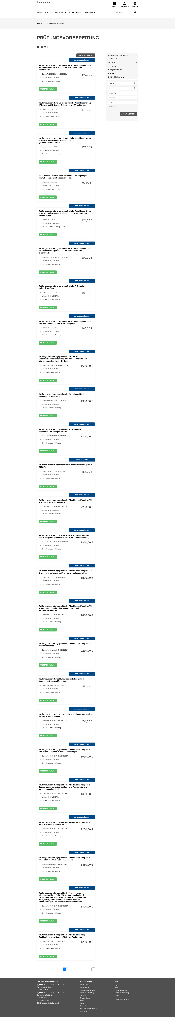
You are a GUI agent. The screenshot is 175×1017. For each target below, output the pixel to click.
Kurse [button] (48, 12)
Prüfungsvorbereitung (57, 23)
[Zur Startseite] (43, 2)
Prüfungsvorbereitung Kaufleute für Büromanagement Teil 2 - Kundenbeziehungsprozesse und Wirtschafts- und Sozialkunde (65, 67)
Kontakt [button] (89, 12)
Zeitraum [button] (112, 98)
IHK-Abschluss (112, 62)
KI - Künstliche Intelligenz (116, 77)
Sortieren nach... (85, 55)
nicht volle (112, 107)
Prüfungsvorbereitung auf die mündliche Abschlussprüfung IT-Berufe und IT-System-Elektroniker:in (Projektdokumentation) (65, 140)
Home (39, 12)
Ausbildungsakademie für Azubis (118, 55)
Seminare (111, 73)
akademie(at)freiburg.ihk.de (51, 1003)
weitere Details (47, 89)
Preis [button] (110, 102)
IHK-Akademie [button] (75, 12)
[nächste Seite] (93, 969)
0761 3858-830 (44, 1001)
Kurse (46, 23)
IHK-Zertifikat (112, 66)
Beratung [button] (60, 12)
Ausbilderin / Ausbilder (115, 59)
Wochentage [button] (113, 93)
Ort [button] (110, 88)
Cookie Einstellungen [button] (122, 999)
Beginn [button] (111, 83)
